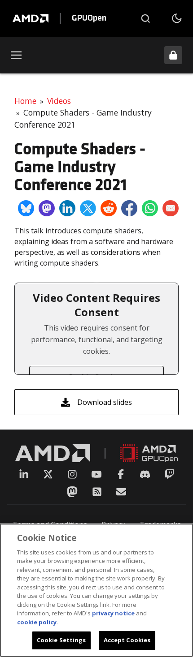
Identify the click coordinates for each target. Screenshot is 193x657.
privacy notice (113, 613)
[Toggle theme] (177, 18)
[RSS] (97, 492)
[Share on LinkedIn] (67, 208)
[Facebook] (121, 474)
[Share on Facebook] (129, 208)
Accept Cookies (127, 640)
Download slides (104, 402)
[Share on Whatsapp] (150, 208)
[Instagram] (72, 474)
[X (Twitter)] (48, 474)
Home (25, 100)
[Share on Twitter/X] (88, 208)
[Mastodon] (72, 491)
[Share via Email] (170, 208)
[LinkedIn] (24, 474)
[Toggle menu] (16, 55)
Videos (59, 100)
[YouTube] (96, 474)
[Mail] (121, 492)
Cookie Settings (61, 640)
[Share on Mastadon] (47, 208)
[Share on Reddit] (109, 208)
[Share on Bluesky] (26, 208)
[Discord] (145, 474)
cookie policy (37, 622)
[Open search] (145, 18)
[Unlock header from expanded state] (173, 55)
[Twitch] (169, 474)
